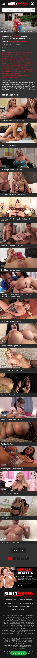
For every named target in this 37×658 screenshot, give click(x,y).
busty (12, 61)
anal (27, 55)
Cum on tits (26, 61)
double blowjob (28, 63)
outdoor (8, 71)
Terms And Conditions (11, 603)
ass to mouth (7, 57)
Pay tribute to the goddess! (11, 346)
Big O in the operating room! (11, 270)
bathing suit (16, 59)
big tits (9, 53)
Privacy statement (27, 603)
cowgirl (18, 61)
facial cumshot (7, 55)
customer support (25, 600)
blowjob (25, 59)
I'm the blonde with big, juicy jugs (13, 194)
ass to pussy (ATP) (20, 57)
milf (21, 69)
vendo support (24, 606)
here (8, 645)
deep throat (6, 63)
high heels (6, 69)
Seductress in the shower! (10, 542)
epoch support (12, 606)
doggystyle (16, 63)
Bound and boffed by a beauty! (12, 395)
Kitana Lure (16, 36)
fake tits (17, 65)
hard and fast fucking (18, 67)
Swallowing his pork (8, 145)
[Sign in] (33, 4)
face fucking (8, 65)
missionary (28, 69)
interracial (15, 69)
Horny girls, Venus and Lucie (11, 518)
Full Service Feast (7, 444)
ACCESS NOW (18, 653)
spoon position (23, 75)
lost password (11, 600)
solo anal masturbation (11, 73)
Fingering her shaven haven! (11, 419)
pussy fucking (28, 71)
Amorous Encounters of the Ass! (12, 121)
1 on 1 (17, 55)
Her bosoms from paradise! (11, 321)
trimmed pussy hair (9, 77)
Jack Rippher (22, 41)
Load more (18, 550)
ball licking (6, 59)
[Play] (18, 23)
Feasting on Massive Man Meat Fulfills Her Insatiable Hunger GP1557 (16, 296)
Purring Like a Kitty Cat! (9, 493)
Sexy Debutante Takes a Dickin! (12, 245)
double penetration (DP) (22, 53)
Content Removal (18, 610)
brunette (5, 61)
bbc (3, 53)
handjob (5, 67)
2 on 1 (22, 55)
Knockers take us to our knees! (12, 370)
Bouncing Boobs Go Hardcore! (12, 170)
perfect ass (17, 71)
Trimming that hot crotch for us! (12, 469)
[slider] (8, 32)
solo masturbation (9, 75)
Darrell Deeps (12, 41)
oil (3, 71)
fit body (25, 65)
